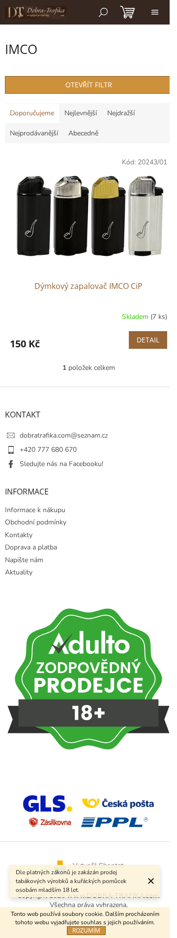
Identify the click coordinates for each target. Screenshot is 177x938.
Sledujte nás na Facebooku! (61, 464)
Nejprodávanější (34, 133)
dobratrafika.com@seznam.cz (64, 435)
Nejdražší (121, 113)
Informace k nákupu (35, 510)
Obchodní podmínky (35, 522)
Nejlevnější (80, 113)
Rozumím (86, 930)
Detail (148, 339)
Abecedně (83, 133)
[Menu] (155, 12)
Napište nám (24, 560)
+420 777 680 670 (48, 449)
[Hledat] (103, 12)
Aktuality (18, 572)
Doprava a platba (31, 547)
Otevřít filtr (88, 84)
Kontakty (18, 535)
